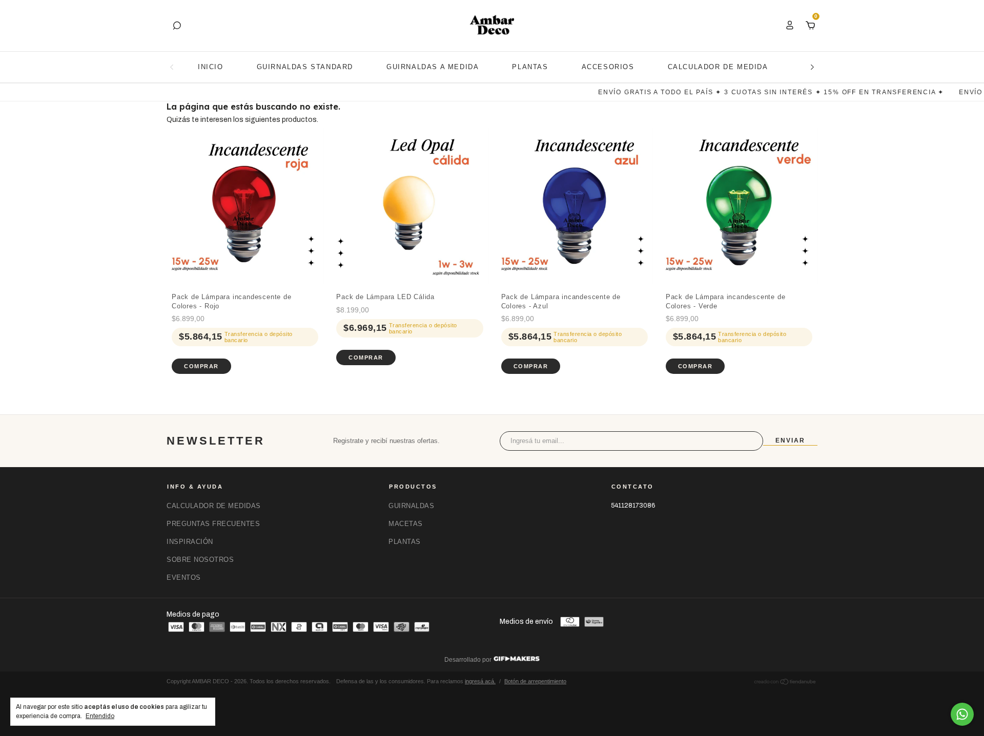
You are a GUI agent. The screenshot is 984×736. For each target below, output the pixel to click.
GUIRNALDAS (411, 506)
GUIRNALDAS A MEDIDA (432, 67)
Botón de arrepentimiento (535, 681)
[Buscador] (177, 26)
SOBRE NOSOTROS (200, 559)
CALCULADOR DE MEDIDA (718, 67)
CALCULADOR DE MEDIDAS (214, 506)
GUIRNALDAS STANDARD (305, 67)
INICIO (210, 67)
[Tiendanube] (785, 683)
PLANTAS (530, 67)
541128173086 (633, 505)
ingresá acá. (480, 681)
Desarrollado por (468, 659)
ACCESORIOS (608, 67)
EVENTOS (184, 577)
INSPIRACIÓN (190, 541)
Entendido (100, 716)
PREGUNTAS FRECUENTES (213, 524)
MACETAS (405, 524)
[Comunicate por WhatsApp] (962, 714)
